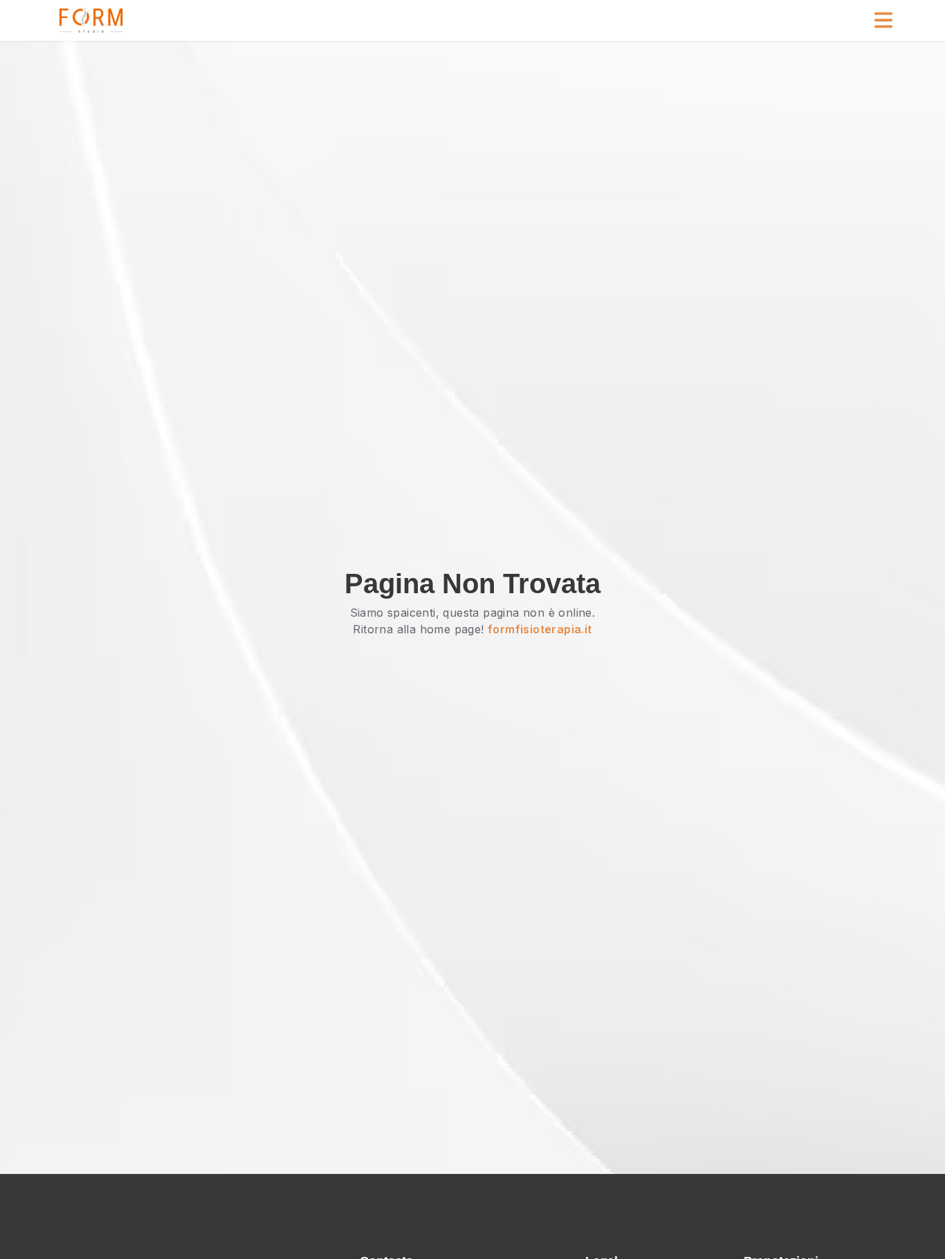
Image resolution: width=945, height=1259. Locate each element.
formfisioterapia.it (540, 629)
